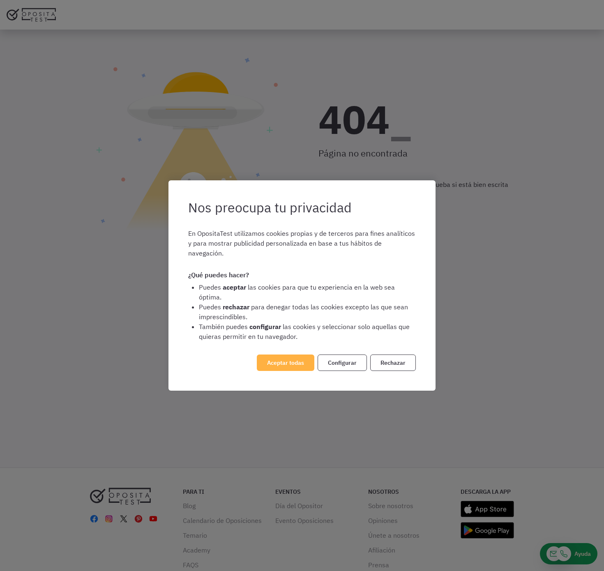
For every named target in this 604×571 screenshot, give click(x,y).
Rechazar (393, 362)
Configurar (342, 362)
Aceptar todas (285, 362)
